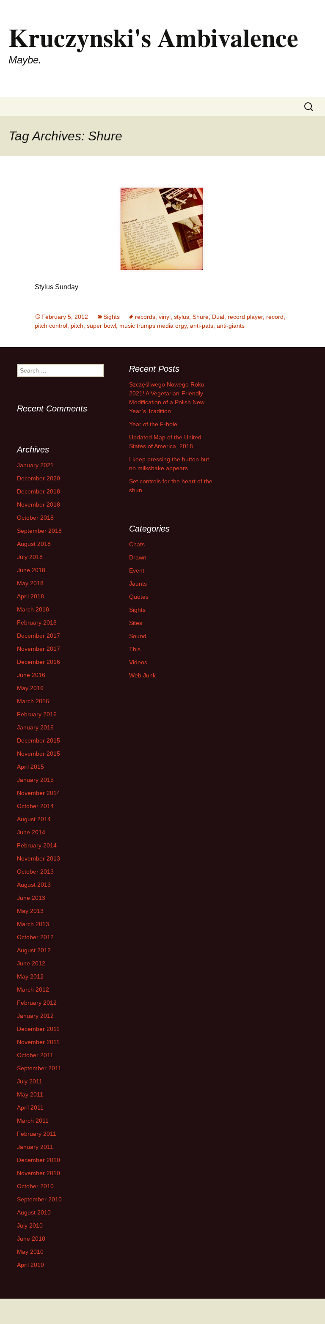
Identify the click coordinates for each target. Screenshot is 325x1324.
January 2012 (35, 1015)
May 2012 (30, 976)
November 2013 (38, 858)
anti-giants (231, 325)
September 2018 (39, 530)
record (275, 316)
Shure (201, 316)
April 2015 (30, 766)
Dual (218, 316)
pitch (77, 325)
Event (136, 570)
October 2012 (35, 937)
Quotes (139, 596)
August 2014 (34, 819)
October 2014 (35, 806)
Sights (111, 316)
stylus (181, 316)
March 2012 (33, 989)
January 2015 (35, 779)
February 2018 (37, 622)
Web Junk (142, 675)
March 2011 (33, 1120)
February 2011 (36, 1133)
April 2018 (30, 596)
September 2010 (39, 1199)
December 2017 (38, 635)
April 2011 (30, 1107)
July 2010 (30, 1225)
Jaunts (138, 583)
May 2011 (30, 1094)
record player (245, 316)
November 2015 (38, 753)
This (134, 649)
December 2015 (38, 740)
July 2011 (29, 1081)
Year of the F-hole (153, 424)
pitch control (51, 325)
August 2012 (34, 950)
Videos (138, 662)
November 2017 (38, 648)
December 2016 (38, 661)
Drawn (137, 557)
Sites (135, 623)
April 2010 (30, 1264)
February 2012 (37, 1002)
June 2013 (31, 897)
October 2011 (35, 1055)
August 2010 (34, 1212)
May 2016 (30, 688)
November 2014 (38, 792)
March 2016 (33, 701)
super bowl (101, 325)
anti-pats (201, 325)
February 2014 (37, 845)
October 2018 (35, 517)
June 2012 (31, 963)
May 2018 (30, 583)
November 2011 (38, 1042)
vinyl (165, 316)
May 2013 (30, 910)
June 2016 (31, 675)
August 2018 (34, 543)
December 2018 (38, 491)
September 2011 (39, 1068)
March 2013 (33, 924)
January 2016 (35, 727)
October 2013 (35, 871)
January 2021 (35, 465)
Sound (137, 636)
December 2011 (38, 1028)
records (145, 316)
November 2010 (38, 1173)
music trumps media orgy (153, 325)
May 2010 (30, 1251)
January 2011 (35, 1146)
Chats (137, 544)
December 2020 (38, 478)
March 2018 (33, 609)
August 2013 (34, 884)
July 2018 (30, 557)
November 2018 (38, 504)
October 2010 (35, 1186)
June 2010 (31, 1238)
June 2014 (31, 832)
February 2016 (37, 714)
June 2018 (31, 570)
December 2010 (38, 1160)
